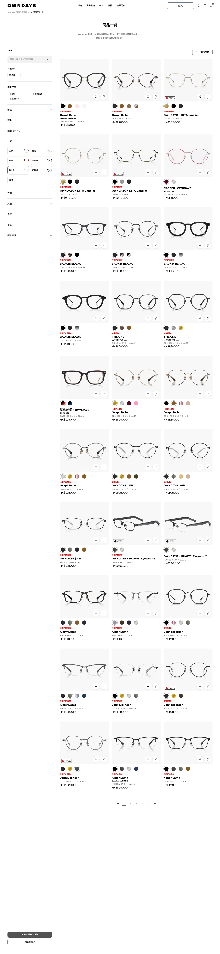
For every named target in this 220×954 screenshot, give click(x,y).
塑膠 (11, 151)
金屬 (34, 151)
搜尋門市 (121, 6)
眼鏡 (13, 94)
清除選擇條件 (30, 942)
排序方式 (205, 52)
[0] (211, 5)
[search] (48, 59)
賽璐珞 (35, 160)
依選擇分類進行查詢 (30, 934)
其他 (11, 180)
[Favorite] (205, 6)
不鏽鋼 (35, 170)
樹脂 (11, 160)
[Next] (155, 804)
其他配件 (15, 99)
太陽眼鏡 (38, 94)
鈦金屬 (12, 170)
